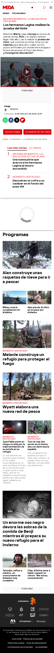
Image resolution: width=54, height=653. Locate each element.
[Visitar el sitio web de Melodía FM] (12, 621)
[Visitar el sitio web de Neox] (32, 609)
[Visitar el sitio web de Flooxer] (41, 621)
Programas (19, 13)
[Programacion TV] (38, 7)
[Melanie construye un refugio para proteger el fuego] (27, 334)
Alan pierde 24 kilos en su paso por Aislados (38, 310)
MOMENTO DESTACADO (26, 177)
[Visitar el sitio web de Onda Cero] (32, 615)
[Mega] (14, 7)
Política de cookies (16, 643)
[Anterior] (2, 2)
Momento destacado (15, 351)
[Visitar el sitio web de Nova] (43, 609)
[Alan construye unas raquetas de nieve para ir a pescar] (27, 255)
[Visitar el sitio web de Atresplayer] (27, 621)
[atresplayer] (44, 7)
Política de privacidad (32, 639)
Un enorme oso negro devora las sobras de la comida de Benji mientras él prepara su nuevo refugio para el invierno (25, 533)
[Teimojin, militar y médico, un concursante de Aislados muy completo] (14, 561)
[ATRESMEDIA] (27, 601)
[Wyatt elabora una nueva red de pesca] (27, 387)
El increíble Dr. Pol (12, 2)
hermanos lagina (12, 132)
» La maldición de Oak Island (34, 139)
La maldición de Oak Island (37, 132)
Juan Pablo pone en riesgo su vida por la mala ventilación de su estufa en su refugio (14, 446)
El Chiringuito (43, 2)
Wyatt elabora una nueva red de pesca (21, 409)
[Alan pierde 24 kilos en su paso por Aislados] (39, 298)
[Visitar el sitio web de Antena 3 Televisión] (10, 609)
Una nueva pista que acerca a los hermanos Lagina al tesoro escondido (27, 164)
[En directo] (32, 7)
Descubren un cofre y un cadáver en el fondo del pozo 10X (28, 183)
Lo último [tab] (35, 147)
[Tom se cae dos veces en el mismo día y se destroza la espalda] (39, 427)
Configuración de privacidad (20, 647)
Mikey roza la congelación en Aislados (11, 310)
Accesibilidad (41, 647)
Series (6, 13)
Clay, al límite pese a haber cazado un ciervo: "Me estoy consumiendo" (39, 574)
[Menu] (51, 7)
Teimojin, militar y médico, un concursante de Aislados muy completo (12, 575)
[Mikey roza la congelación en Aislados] (14, 298)
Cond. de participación (36, 643)
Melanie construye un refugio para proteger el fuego (26, 359)
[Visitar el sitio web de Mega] (10, 615)
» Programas (14, 139)
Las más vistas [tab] (17, 147)
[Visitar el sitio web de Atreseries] (21, 615)
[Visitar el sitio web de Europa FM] (43, 615)
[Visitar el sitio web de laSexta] (21, 609)
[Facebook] (5, 110)
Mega (5, 139)
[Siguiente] (52, 2)
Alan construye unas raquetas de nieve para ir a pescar (27, 277)
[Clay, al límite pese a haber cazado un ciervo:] (39, 561)
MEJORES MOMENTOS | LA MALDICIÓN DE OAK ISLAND (29, 155)
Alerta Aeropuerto (28, 2)
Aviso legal (16, 639)
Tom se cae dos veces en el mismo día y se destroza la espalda (38, 445)
